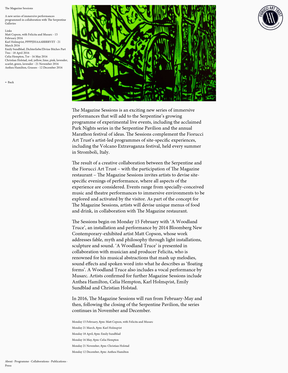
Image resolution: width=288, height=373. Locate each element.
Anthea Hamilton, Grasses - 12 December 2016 (33, 67)
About (8, 361)
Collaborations (40, 361)
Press (8, 365)
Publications (58, 361)
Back (11, 82)
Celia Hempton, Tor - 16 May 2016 (26, 56)
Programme (21, 361)
